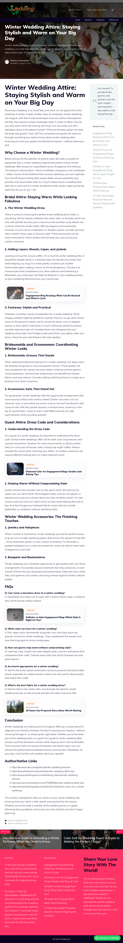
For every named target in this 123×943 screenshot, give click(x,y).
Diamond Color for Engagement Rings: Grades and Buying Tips (54, 473)
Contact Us (100, 20)
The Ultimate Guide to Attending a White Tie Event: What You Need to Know (30, 839)
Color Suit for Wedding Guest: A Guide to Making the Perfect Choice (92, 839)
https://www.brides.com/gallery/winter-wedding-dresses (41, 767)
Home (78, 20)
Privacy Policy (75, 10)
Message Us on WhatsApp (109, 938)
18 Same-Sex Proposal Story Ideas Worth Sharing (53, 710)
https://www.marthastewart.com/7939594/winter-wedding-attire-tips (48, 782)
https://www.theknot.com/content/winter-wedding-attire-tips (43, 771)
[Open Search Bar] (112, 10)
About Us (88, 20)
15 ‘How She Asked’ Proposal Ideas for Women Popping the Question (60, 912)
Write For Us (113, 20)
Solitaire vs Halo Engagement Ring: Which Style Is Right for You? (53, 618)
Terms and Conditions (96, 10)
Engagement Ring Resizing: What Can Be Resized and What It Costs (53, 297)
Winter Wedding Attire (18, 820)
